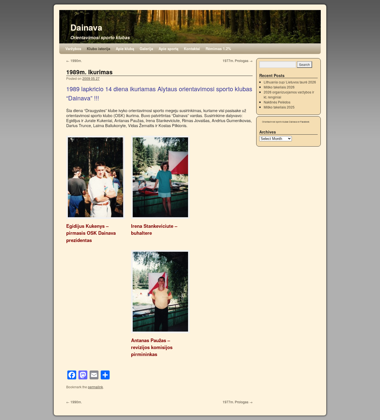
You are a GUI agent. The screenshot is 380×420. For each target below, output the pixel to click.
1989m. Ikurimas (89, 72)
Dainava (86, 27)
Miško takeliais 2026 (279, 87)
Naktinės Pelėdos (277, 102)
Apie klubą (125, 48)
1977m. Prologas (238, 60)
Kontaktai (192, 48)
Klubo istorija (98, 48)
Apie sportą (168, 48)
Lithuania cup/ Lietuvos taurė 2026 (290, 82)
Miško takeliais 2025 (279, 107)
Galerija (146, 48)
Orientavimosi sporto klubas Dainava (279, 121)
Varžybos (73, 48)
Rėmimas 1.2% (218, 48)
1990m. (74, 60)
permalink (95, 386)
